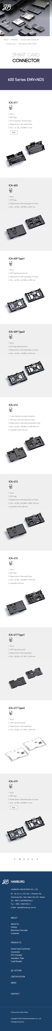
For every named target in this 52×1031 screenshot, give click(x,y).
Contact (15, 993)
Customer (15, 933)
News (13, 982)
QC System (16, 970)
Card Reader (16, 961)
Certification (18, 976)
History (14, 927)
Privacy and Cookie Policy (19, 1012)
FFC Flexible (16, 955)
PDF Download (12, 108)
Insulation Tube (17, 958)
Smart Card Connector (20, 949)
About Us (15, 924)
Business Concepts (19, 930)
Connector (15, 952)
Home (6, 40)
